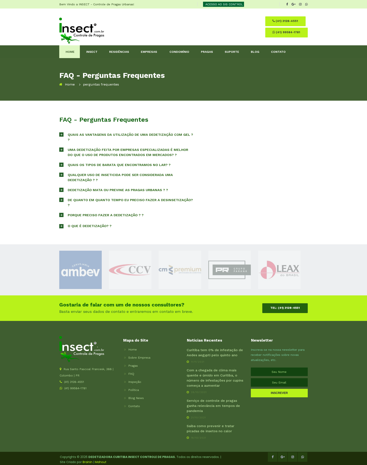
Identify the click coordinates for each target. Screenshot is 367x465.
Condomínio (179, 51)
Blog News (136, 398)
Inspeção (134, 381)
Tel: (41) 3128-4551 (285, 307)
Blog (255, 51)
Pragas (207, 51)
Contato (278, 51)
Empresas (149, 51)
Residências (119, 51)
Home (70, 51)
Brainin (87, 462)
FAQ (131, 373)
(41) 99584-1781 (287, 32)
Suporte (232, 51)
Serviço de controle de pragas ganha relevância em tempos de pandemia (213, 406)
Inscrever (279, 393)
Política (133, 390)
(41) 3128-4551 (286, 21)
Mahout (100, 462)
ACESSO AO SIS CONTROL (224, 4)
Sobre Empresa (139, 357)
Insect (91, 51)
